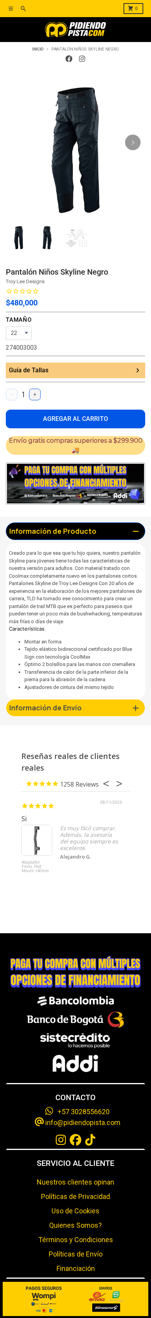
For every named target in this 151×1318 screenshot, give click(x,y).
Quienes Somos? (75, 1225)
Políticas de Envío (76, 1254)
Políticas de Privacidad (75, 1196)
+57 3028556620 (81, 1112)
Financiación (76, 1268)
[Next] (133, 142)
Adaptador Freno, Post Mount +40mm (35, 866)
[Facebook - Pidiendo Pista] (69, 59)
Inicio (38, 49)
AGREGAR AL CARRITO (75, 418)
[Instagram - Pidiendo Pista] (82, 59)
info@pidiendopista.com (82, 1122)
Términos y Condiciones (75, 1240)
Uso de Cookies (75, 1211)
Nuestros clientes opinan (75, 1182)
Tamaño (19, 319)
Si (24, 818)
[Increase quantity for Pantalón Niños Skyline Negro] (35, 394)
